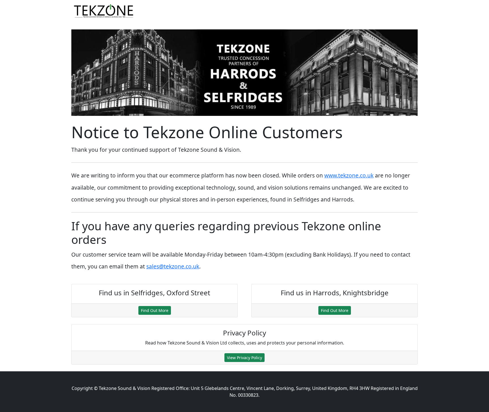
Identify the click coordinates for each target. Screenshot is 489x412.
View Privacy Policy (244, 357)
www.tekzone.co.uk (349, 175)
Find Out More (154, 310)
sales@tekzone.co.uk (172, 266)
